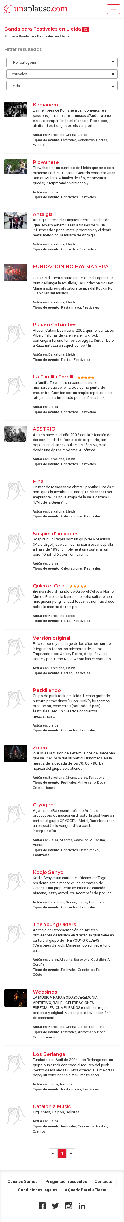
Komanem (45, 105)
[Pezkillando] (15, 699)
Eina (38, 481)
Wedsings (45, 992)
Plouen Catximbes (55, 324)
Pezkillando (47, 690)
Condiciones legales (37, 1190)
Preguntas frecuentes (66, 1181)
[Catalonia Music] (15, 1115)
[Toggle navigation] (113, 9)
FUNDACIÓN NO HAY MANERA (70, 266)
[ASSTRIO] (15, 434)
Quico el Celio (49, 586)
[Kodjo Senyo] (15, 881)
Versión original (51, 638)
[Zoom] (15, 753)
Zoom (40, 747)
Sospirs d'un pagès (55, 533)
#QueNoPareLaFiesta (85, 1190)
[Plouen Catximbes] (15, 333)
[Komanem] (15, 109)
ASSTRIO (44, 429)
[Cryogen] (15, 813)
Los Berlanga (49, 1054)
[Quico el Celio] (15, 594)
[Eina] (15, 490)
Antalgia (43, 214)
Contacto (103, 1181)
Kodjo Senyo (48, 872)
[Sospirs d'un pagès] (15, 542)
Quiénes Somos (22, 1181)
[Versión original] (15, 646)
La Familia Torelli (53, 377)
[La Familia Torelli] (15, 385)
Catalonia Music (52, 1106)
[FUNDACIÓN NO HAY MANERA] (15, 272)
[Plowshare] (15, 166)
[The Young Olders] (15, 933)
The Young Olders (54, 924)
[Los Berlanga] (15, 1063)
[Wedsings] (15, 998)
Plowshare (46, 162)
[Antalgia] (15, 220)
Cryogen (43, 805)
